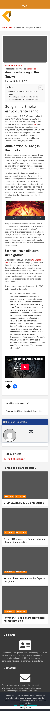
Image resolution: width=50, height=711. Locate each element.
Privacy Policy (25, 707)
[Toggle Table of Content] (39, 87)
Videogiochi (16, 66)
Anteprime (9, 496)
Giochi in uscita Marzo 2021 (18, 403)
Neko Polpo (31, 69)
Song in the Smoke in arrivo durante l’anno (22, 92)
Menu (25, 6)
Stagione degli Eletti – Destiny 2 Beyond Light (25, 411)
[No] (47, 701)
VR (35, 124)
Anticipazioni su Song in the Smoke (25, 97)
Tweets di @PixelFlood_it (14, 459)
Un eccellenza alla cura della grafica (25, 99)
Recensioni (20, 496)
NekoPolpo (9, 422)
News (7, 66)
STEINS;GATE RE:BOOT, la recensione (24, 502)
